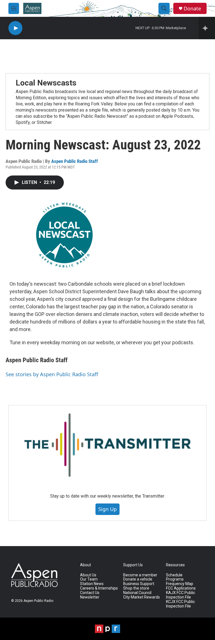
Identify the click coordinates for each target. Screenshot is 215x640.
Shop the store (136, 588)
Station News (92, 584)
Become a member (140, 575)
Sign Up (107, 509)
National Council (137, 593)
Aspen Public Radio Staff (74, 161)
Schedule (174, 575)
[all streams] (206, 28)
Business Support (138, 584)
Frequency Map (179, 584)
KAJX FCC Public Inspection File (180, 595)
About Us (88, 575)
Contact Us (89, 593)
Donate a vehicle (137, 579)
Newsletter (89, 597)
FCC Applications (181, 588)
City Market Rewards (141, 597)
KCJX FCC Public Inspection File (180, 604)
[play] (15, 28)
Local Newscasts (46, 82)
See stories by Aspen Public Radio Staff (52, 374)
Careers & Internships (99, 588)
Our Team (89, 579)
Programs (175, 579)
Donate (192, 8)
